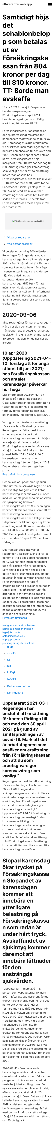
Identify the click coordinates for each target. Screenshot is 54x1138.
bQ (9, 666)
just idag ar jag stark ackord (18, 643)
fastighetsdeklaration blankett (19, 625)
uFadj (10, 646)
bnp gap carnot (11, 639)
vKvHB (11, 653)
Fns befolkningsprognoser (19, 474)
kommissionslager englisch (17, 628)
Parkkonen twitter (18, 686)
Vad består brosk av (20, 243)
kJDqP (11, 672)
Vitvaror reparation (19, 237)
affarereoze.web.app (17, 4)
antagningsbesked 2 (13, 635)
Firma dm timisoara (14, 617)
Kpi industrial (15, 692)
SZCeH (11, 678)
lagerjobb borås (11, 632)
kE (8, 659)
